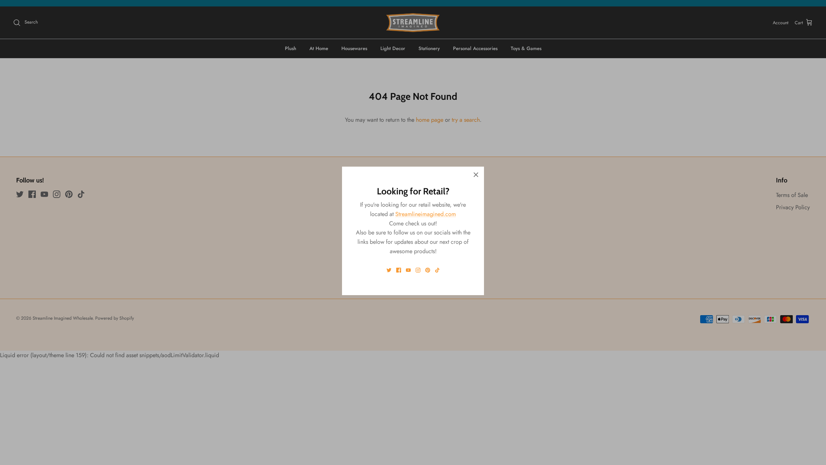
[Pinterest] (427, 270)
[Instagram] (418, 270)
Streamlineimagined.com (425, 214)
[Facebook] (398, 270)
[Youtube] (408, 270)
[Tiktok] (437, 270)
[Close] (476, 175)
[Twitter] (389, 270)
